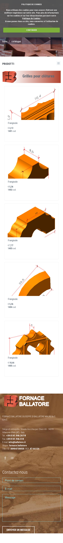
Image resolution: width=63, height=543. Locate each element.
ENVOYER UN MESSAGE (18, 529)
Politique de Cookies (31, 18)
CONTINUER (31, 30)
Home (4, 41)
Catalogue (16, 41)
